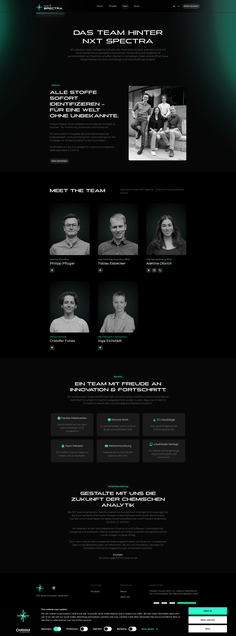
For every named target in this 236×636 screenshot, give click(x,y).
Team (125, 6)
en (179, 6)
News (136, 6)
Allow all (208, 611)
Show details (147, 629)
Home (100, 6)
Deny (207, 629)
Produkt (113, 6)
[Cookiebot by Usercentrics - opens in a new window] (23, 631)
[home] (49, 6)
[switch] (84, 629)
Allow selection (207, 620)
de (174, 6)
